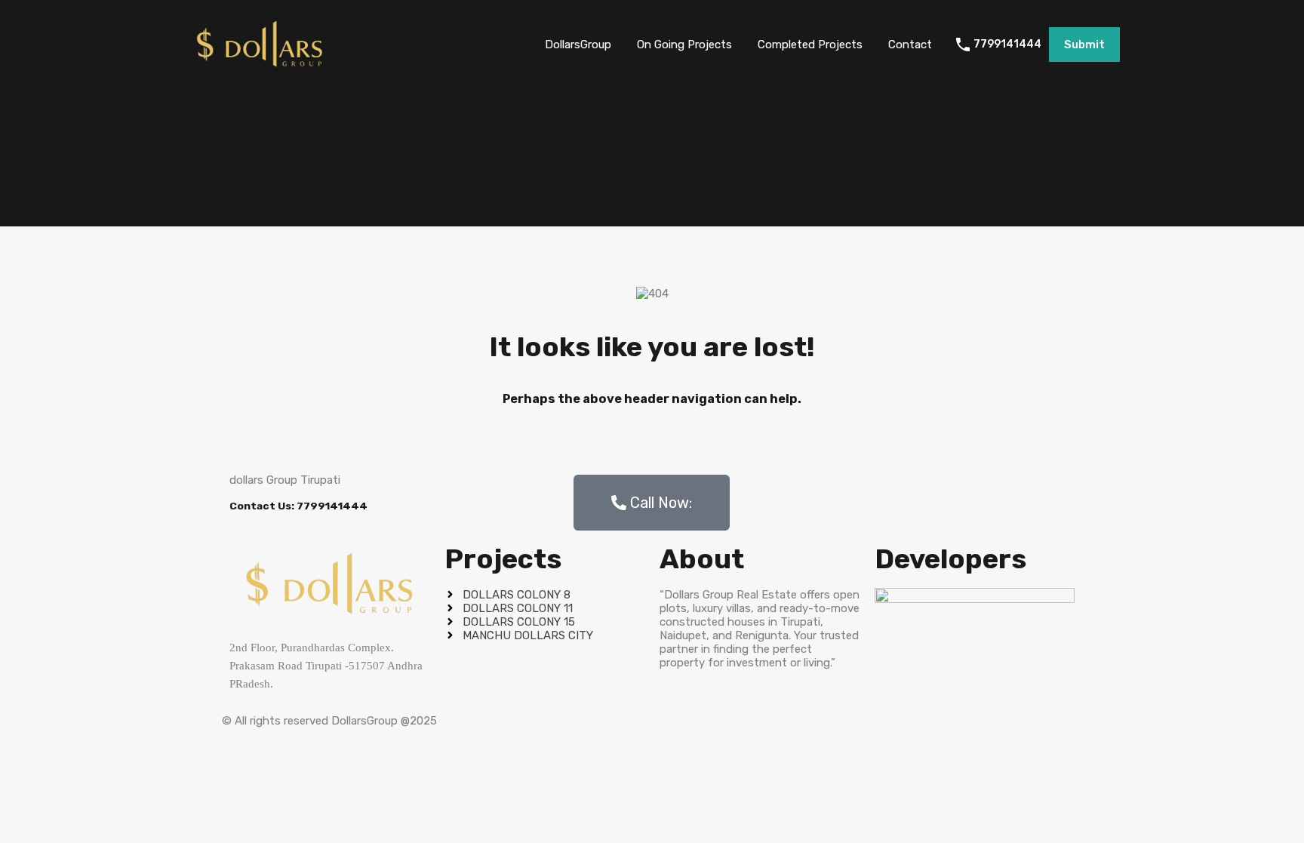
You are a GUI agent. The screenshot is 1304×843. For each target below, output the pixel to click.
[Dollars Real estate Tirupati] (259, 67)
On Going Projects (684, 44)
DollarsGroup (578, 44)
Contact (910, 44)
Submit (1084, 44)
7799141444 (1007, 44)
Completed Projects (810, 44)
